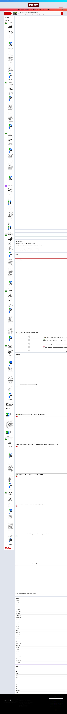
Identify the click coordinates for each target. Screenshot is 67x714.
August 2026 (18, 600)
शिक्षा (16, 688)
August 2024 (18, 645)
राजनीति (6, 133)
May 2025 (17, 628)
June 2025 (17, 626)
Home (19, 9)
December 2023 (18, 660)
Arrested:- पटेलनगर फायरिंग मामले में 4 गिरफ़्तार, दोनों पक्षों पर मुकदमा (26, 593)
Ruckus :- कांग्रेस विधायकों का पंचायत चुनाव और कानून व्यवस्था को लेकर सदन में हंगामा (10, 497)
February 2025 (18, 634)
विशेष (43, 9)
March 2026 (18, 609)
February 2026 (18, 611)
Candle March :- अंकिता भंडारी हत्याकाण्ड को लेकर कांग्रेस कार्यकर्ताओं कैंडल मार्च (10, 295)
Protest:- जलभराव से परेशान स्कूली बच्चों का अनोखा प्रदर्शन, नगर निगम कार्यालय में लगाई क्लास (55, 344)
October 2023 (18, 662)
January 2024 (18, 658)
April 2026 (17, 607)
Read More (10, 79)
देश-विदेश (34, 9)
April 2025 (17, 630)
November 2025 (18, 617)
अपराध (31, 9)
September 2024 (18, 643)
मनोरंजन (40, 9)
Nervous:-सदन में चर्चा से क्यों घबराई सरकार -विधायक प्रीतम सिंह (10, 442)
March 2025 (18, 632)
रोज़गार (17, 684)
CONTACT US (47, 9)
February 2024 (18, 656)
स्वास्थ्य (17, 692)
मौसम (17, 679)
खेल (37, 9)
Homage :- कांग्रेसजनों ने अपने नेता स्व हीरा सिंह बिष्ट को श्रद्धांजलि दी (10, 86)
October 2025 (18, 619)
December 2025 (18, 615)
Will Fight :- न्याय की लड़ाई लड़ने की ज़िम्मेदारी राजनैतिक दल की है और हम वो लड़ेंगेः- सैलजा (10, 239)
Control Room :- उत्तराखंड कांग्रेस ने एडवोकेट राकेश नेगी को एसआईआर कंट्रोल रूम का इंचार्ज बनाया (10, 29)
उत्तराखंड (22, 9)
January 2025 (18, 636)
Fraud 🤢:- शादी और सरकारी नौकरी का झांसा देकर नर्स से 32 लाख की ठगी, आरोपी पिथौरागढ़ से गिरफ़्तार (29, 245)
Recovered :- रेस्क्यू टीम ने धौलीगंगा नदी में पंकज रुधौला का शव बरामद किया (28, 12)
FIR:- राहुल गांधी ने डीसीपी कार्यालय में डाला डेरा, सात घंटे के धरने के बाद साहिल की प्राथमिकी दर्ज (28, 250)
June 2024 (17, 649)
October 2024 (18, 641)
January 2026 (18, 613)
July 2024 (17, 647)
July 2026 (17, 602)
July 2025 (17, 624)
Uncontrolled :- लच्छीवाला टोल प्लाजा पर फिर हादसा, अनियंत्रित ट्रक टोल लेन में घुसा (28, 563)
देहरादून (6, 23)
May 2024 (17, 651)
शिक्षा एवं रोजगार (27, 9)
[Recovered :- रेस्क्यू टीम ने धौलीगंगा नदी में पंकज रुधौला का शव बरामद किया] (15, 14)
